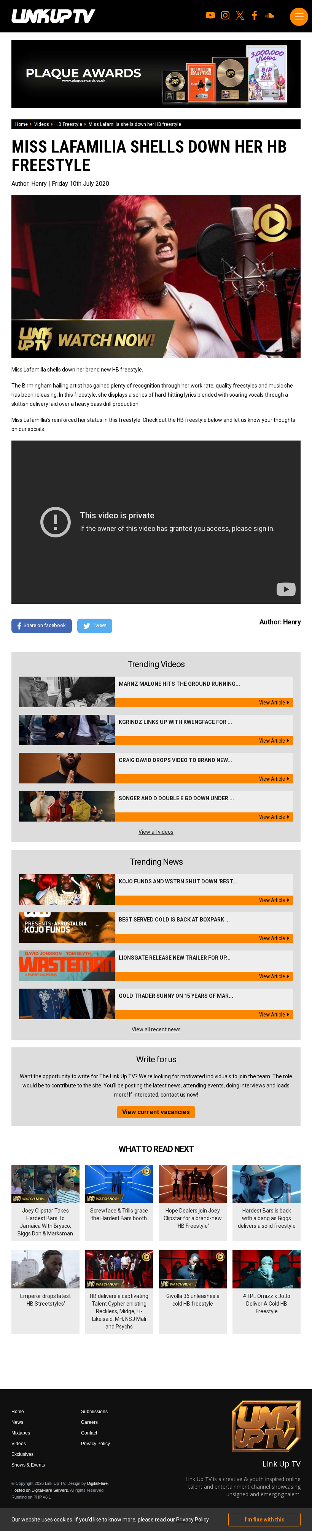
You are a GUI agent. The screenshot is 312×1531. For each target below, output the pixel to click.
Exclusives (22, 1454)
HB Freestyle (69, 124)
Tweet (99, 626)
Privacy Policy (95, 1443)
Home (21, 124)
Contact (89, 1433)
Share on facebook (45, 626)
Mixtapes (20, 1433)
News (17, 1422)
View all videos (156, 832)
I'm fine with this (265, 1520)
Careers (89, 1422)
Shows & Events (28, 1465)
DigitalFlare (97, 1483)
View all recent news (156, 1029)
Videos (41, 124)
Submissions (94, 1411)
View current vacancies (156, 1112)
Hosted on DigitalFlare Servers (39, 1490)
